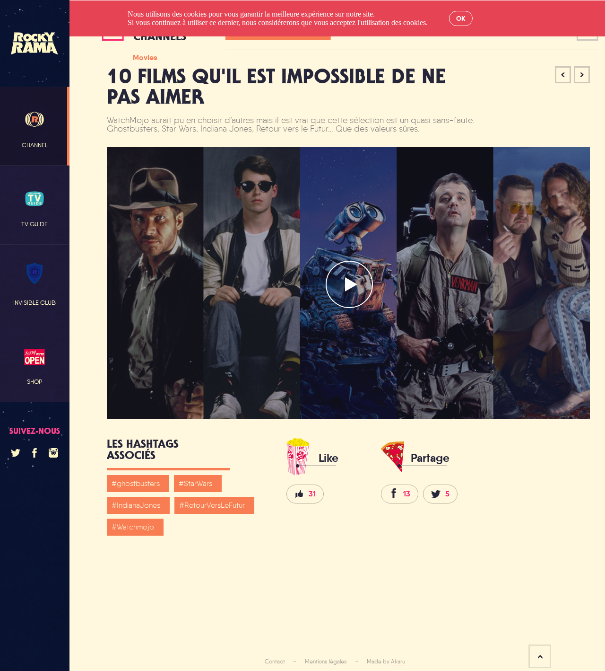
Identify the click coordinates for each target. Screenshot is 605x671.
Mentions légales (326, 661)
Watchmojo (135, 526)
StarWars (198, 483)
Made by (386, 661)
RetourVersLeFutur (214, 505)
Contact (275, 661)
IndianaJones (138, 505)
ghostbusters (138, 483)
